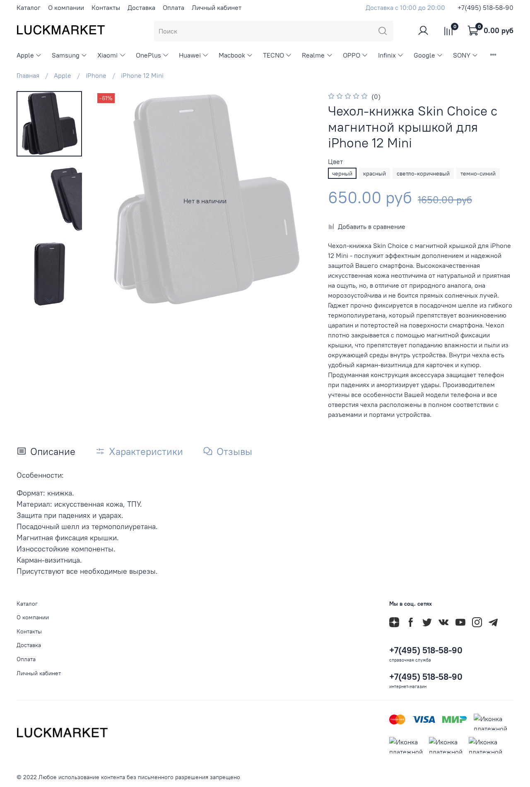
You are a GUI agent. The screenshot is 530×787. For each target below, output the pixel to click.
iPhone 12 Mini (142, 75)
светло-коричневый (423, 173)
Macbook (232, 55)
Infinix (387, 55)
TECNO (273, 55)
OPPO (351, 55)
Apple (25, 55)
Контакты (106, 7)
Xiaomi (107, 55)
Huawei (190, 55)
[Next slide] (49, 300)
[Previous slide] (112, 201)
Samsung (66, 55)
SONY (461, 55)
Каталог (29, 7)
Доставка (141, 7)
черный (342, 173)
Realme (313, 55)
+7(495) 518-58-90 (485, 7)
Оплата (173, 7)
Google (424, 55)
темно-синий (478, 173)
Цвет (335, 162)
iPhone (96, 75)
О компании (66, 7)
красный (374, 173)
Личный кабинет (216, 7)
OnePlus (148, 55)
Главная (28, 75)
